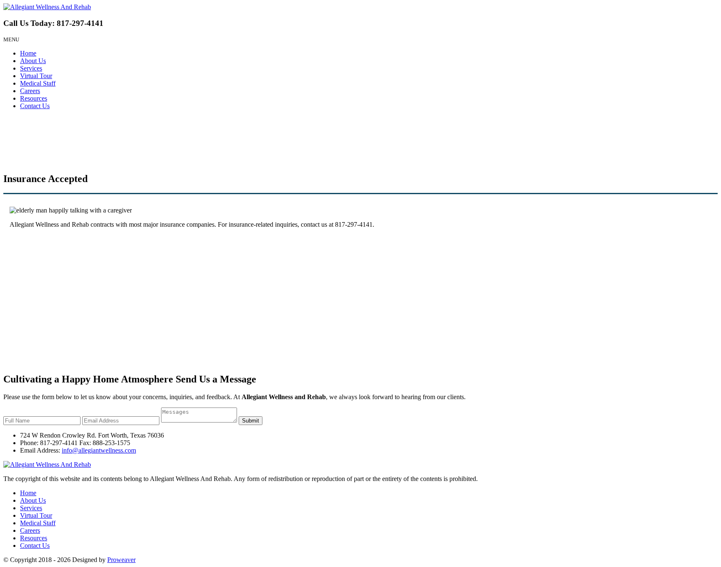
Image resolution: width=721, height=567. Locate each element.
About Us (33, 60)
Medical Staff (37, 83)
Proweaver (121, 559)
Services (31, 68)
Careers (30, 90)
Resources (33, 98)
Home (28, 53)
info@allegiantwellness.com (99, 450)
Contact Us (35, 105)
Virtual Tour (36, 75)
